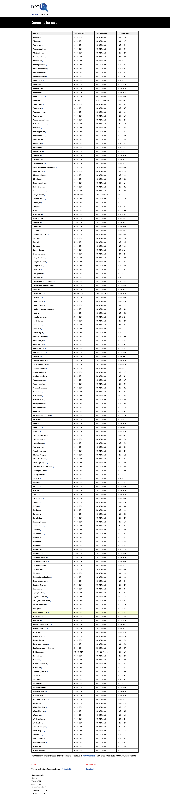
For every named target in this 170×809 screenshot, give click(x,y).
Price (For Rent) (101, 33)
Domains (44, 14)
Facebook (90, 769)
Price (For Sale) (79, 33)
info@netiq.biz (89, 756)
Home (34, 14)
